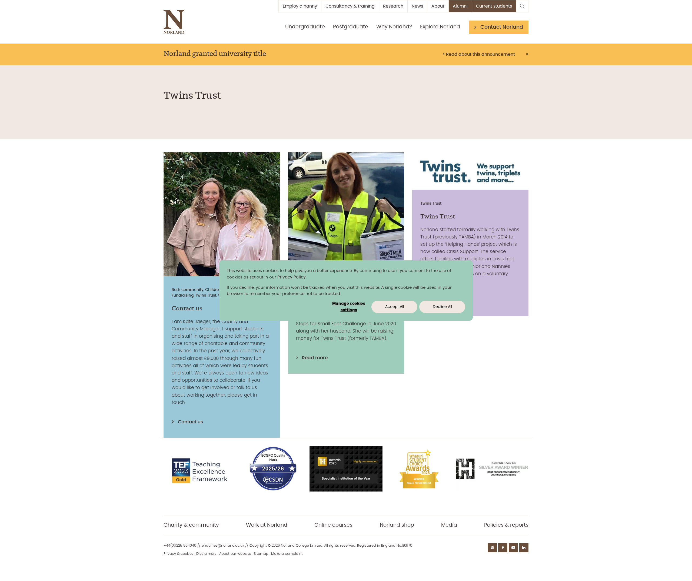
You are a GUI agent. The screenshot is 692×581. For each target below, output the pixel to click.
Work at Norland (266, 525)
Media (449, 525)
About (437, 6)
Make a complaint (287, 554)
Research (393, 6)
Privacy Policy (291, 277)
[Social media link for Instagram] (492, 547)
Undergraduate (305, 26)
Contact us (190, 422)
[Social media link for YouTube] (513, 547)
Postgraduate (350, 26)
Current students (494, 6)
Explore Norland (440, 26)
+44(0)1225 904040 (180, 545)
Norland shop (397, 525)
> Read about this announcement (479, 54)
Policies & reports (506, 525)
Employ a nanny (300, 6)
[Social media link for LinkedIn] (523, 547)
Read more (315, 358)
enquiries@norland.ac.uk (223, 545)
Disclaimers (206, 554)
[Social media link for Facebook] (502, 547)
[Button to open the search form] (522, 6)
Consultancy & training (350, 6)
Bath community (188, 290)
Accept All (394, 307)
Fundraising (183, 295)
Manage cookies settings (348, 307)
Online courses (333, 525)
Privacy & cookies (179, 554)
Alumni (460, 6)
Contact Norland (501, 27)
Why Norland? (394, 26)
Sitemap (261, 554)
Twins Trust (205, 295)
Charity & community (191, 525)
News (417, 6)
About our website (235, 554)
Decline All (442, 307)
